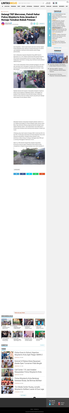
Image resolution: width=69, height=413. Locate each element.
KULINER (23, 6)
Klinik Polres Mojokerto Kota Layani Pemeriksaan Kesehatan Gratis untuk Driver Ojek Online (59, 16)
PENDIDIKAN (13, 6)
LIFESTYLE (42, 6)
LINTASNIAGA (29, 6)
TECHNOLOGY (36, 6)
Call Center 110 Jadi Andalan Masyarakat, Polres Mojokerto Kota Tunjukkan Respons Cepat (28, 372)
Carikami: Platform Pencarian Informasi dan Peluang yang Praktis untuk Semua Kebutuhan (59, 36)
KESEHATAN (55, 6)
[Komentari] (42, 174)
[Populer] (56, 3)
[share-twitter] (34, 24)
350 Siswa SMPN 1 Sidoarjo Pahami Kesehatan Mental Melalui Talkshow (57, 70)
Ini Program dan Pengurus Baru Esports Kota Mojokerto (59, 42)
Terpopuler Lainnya (57, 47)
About (31, 409)
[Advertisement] (6, 46)
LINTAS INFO (6, 6)
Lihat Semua (23, 395)
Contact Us (36, 409)
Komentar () (42, 23)
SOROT (18, 6)
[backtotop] (34, 398)
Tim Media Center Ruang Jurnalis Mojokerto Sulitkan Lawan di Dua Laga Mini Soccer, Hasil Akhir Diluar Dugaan (29, 389)
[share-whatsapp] (37, 24)
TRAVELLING (48, 6)
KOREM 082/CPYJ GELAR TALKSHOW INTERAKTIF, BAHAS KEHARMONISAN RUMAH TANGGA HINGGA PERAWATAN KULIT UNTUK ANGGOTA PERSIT (58, 24)
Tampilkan (42, 345)
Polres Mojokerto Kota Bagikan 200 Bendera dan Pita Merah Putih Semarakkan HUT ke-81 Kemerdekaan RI (59, 30)
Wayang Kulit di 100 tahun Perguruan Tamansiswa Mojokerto (57, 75)
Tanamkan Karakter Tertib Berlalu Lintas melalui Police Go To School (57, 65)
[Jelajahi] (67, 2)
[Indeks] (54, 3)
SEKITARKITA (61, 6)
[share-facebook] (31, 24)
